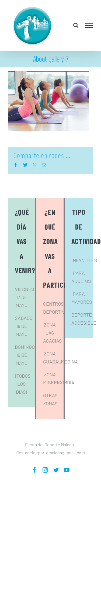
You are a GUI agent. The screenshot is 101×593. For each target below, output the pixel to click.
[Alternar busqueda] (75, 29)
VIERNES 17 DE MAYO (24, 306)
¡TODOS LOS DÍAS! (23, 393)
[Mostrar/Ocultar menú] (89, 30)
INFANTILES (84, 269)
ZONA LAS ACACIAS (52, 342)
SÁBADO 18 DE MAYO (24, 335)
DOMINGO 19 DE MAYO (25, 364)
